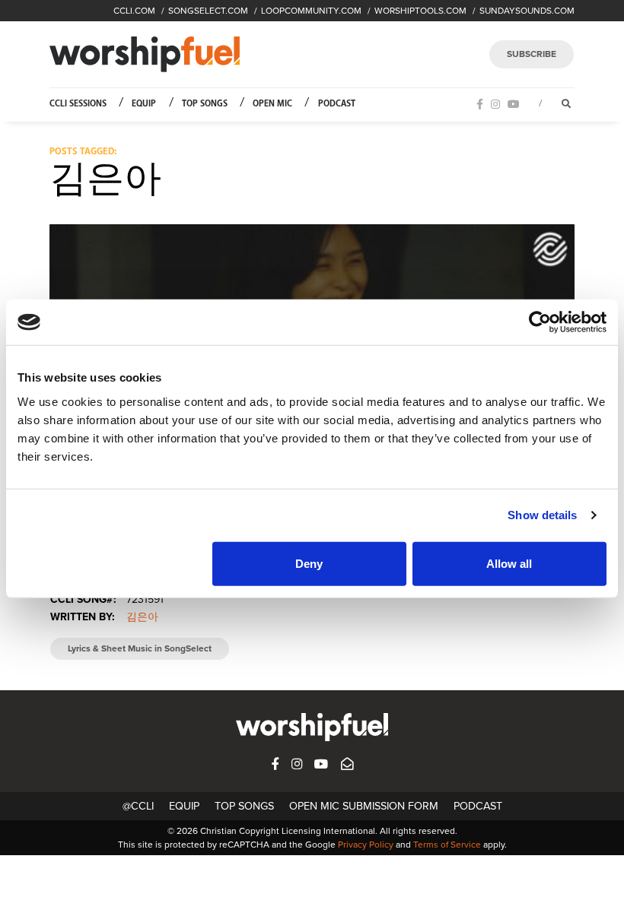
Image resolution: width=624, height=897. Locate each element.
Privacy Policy (365, 844)
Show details (542, 515)
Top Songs (205, 103)
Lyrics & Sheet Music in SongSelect (140, 648)
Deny (309, 562)
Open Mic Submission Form (363, 806)
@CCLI (138, 806)
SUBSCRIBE (531, 54)
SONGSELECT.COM (208, 10)
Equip (144, 103)
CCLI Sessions (78, 103)
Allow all (509, 562)
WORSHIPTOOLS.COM (420, 10)
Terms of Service (447, 844)
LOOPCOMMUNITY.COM (311, 10)
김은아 (142, 616)
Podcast (336, 103)
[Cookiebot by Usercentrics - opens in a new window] (539, 322)
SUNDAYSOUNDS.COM (527, 10)
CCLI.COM (134, 10)
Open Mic (272, 103)
